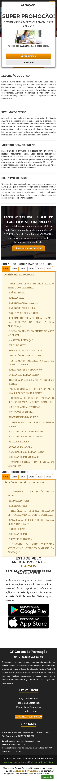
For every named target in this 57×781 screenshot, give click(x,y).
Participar (29, 56)
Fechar (29, 62)
